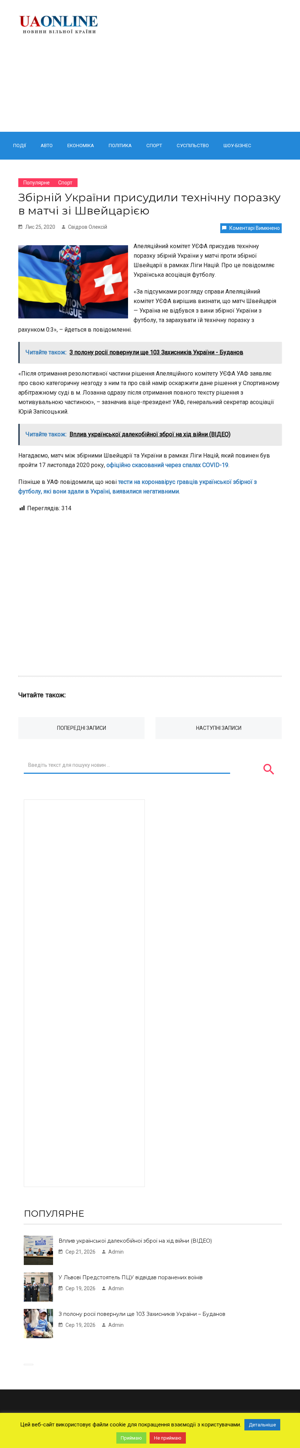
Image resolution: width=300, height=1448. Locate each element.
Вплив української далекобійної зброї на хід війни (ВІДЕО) (135, 1241)
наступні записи (218, 728)
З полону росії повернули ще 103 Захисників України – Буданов (142, 1314)
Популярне (36, 183)
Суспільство (193, 145)
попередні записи (81, 728)
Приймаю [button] (131, 1438)
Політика (120, 145)
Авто (47, 145)
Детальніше (262, 1425)
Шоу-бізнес (237, 145)
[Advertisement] (197, 66)
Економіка (80, 145)
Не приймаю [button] (167, 1438)
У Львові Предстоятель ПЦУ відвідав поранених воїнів (131, 1277)
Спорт (154, 145)
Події (19, 145)
